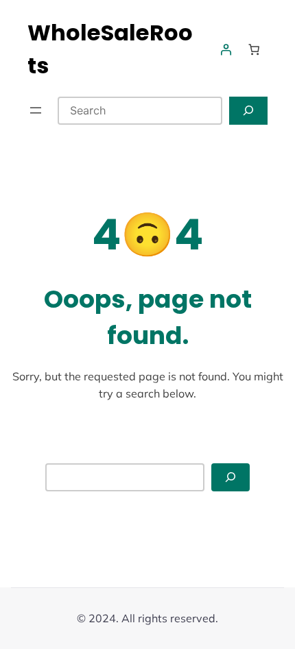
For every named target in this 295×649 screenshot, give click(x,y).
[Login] (225, 49)
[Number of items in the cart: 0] (254, 49)
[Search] (248, 111)
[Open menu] (35, 110)
